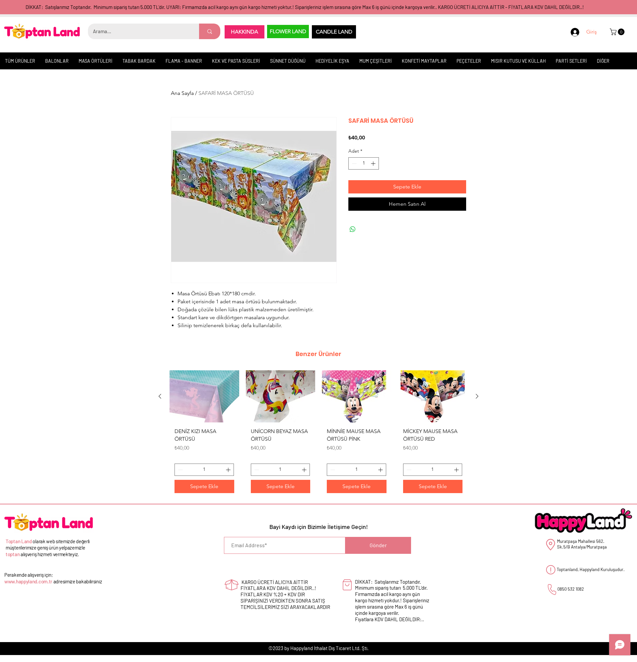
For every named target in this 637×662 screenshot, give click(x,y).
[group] (318, 434)
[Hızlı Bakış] (204, 396)
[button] (618, 32)
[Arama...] (209, 31)
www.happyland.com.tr (28, 581)
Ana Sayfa (182, 93)
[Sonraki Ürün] (477, 396)
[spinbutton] (364, 163)
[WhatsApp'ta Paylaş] (353, 229)
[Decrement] (353, 163)
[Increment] (374, 163)
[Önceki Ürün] (160, 396)
